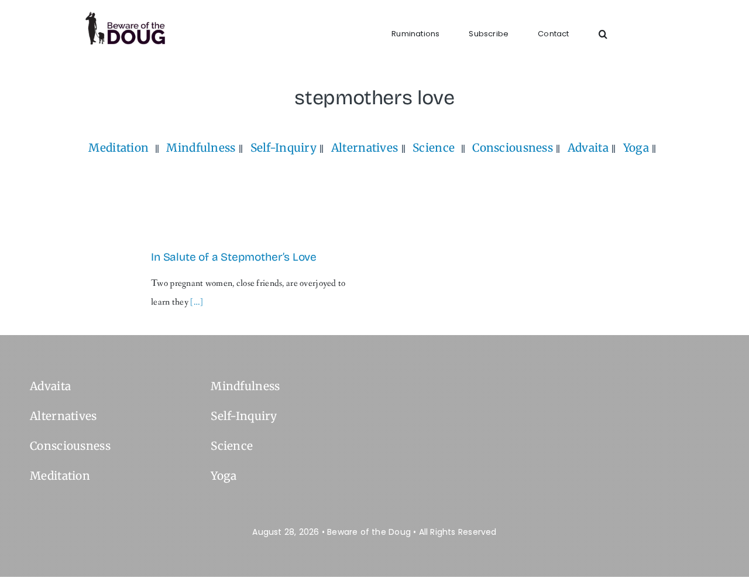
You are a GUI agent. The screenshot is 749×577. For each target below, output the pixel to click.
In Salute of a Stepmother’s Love (234, 257)
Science (434, 148)
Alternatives (364, 148)
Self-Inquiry (283, 148)
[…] (196, 302)
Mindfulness (200, 148)
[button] (603, 34)
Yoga (636, 148)
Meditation (118, 148)
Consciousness (512, 148)
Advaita (588, 148)
